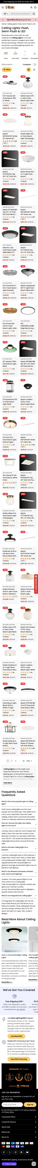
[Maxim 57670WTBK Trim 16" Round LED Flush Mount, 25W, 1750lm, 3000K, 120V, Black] (27, 690)
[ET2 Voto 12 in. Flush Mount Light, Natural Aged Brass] (10, 424)
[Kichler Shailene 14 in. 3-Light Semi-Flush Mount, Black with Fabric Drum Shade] (10, 652)
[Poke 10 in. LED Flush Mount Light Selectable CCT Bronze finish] (10, 234)
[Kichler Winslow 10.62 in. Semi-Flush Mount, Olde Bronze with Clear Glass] (10, 576)
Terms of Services (29, 1110)
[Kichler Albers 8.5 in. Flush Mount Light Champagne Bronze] (27, 120)
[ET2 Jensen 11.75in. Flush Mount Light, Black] (10, 348)
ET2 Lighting (7, 93)
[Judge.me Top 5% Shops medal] (19, 1077)
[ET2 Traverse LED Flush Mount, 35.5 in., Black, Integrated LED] (10, 82)
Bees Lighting (12, 1160)
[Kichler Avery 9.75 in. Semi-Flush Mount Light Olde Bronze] (27, 82)
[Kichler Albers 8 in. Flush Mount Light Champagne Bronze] (10, 500)
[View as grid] (28, 69)
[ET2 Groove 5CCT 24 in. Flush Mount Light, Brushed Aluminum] (10, 272)
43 (23, 761)
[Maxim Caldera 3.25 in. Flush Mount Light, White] (27, 652)
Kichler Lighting (27, 93)
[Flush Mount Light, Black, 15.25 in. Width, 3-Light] (10, 690)
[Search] (34, 14)
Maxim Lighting (8, 131)
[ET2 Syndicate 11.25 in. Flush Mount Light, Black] (10, 386)
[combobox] (19, 13)
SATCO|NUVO (7, 245)
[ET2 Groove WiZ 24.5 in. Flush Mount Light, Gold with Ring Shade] (10, 310)
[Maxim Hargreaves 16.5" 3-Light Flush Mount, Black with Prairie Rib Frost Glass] (27, 272)
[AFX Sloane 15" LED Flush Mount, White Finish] (10, 462)
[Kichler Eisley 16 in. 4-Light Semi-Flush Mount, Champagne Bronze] (10, 728)
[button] (3, 20)
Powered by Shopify (25, 1160)
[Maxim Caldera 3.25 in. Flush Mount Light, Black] (27, 386)
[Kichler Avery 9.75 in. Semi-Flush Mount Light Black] (10, 614)
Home (4, 24)
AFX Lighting (25, 321)
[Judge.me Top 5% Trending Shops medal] (28, 1077)
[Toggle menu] (3, 7)
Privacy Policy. (9, 1112)
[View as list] (34, 69)
